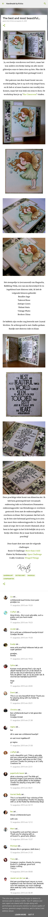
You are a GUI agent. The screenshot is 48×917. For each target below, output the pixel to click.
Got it (31, 915)
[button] (4, 25)
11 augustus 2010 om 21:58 (21, 746)
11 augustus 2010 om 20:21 (21, 703)
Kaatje (12, 644)
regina (12, 727)
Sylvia (12, 665)
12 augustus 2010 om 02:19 (21, 805)
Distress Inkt (20, 575)
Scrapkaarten (9, 578)
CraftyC (13, 612)
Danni (12, 692)
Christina (14, 710)
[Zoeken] (45, 3)
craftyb (13, 752)
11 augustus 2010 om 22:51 (21, 767)
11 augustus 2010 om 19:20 (21, 605)
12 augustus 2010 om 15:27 (21, 839)
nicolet (13, 629)
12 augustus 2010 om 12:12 (21, 822)
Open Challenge (34, 554)
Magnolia (31, 575)
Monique (13, 846)
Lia (11, 597)
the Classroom (29, 94)
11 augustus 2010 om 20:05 (21, 686)
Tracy (12, 859)
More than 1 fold (32, 551)
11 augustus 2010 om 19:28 (21, 638)
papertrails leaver (17, 773)
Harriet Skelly (15, 794)
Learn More (20, 915)
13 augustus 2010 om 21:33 (21, 852)
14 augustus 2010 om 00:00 (21, 872)
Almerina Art (8, 575)
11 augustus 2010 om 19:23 (21, 623)
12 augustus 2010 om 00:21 (21, 788)
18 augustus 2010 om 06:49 (21, 893)
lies (11, 811)
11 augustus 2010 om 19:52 (21, 659)
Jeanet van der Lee (17, 878)
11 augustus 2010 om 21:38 (21, 720)
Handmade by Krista (14, 4)
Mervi (12, 829)
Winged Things (32, 558)
